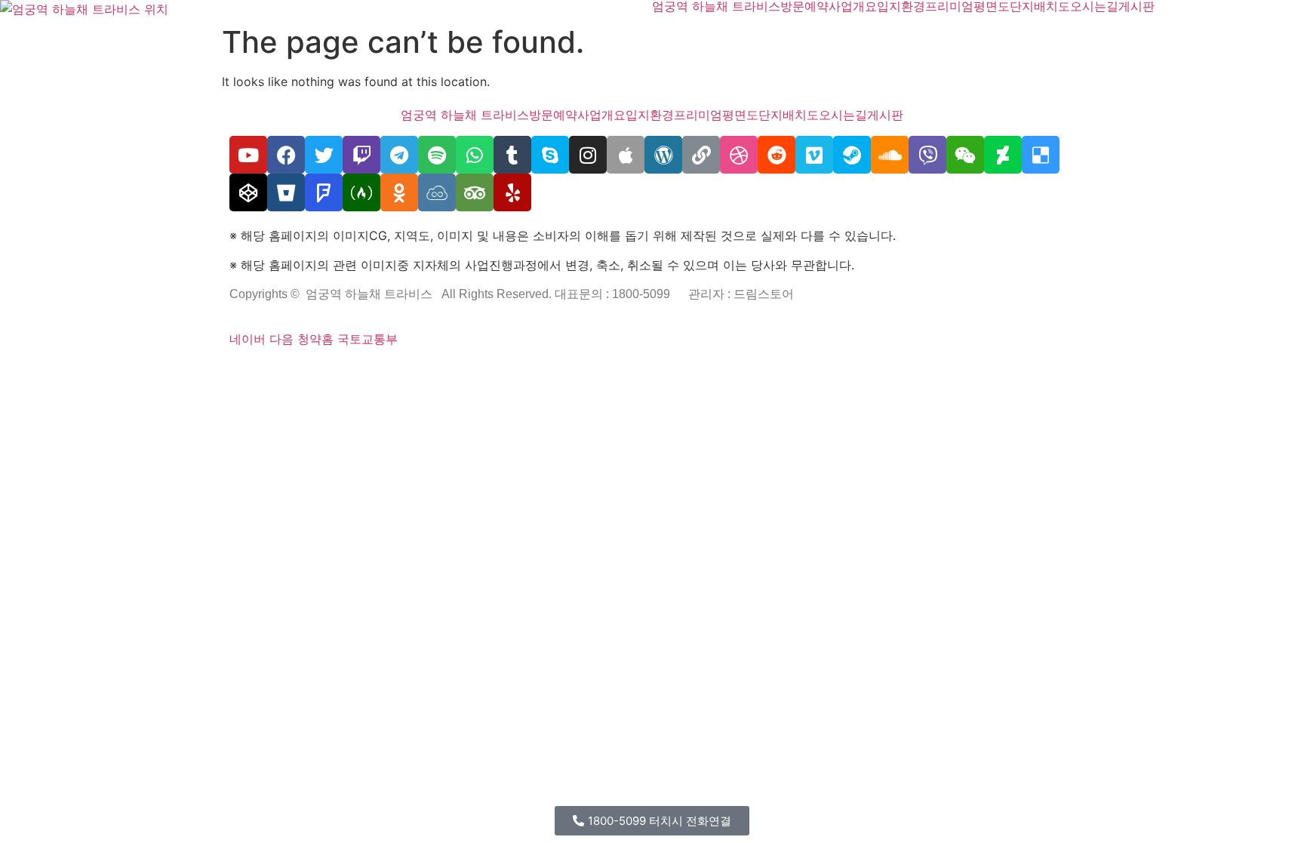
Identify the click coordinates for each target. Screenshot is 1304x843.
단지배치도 (1040, 6)
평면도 (991, 6)
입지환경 (901, 6)
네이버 (247, 338)
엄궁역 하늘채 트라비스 (716, 6)
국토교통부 (367, 338)
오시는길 (1094, 6)
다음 (281, 338)
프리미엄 (949, 6)
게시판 (1136, 6)
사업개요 (853, 6)
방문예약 (804, 6)
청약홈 (315, 338)
